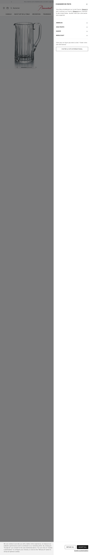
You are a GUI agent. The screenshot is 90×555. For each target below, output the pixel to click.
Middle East (60, 35)
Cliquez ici (85, 9)
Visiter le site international (72, 49)
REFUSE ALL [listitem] (70, 547)
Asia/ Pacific (60, 27)
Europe (58, 31)
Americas (59, 22)
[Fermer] (87, 4)
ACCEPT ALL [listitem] (83, 547)
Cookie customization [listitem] (81, 550)
